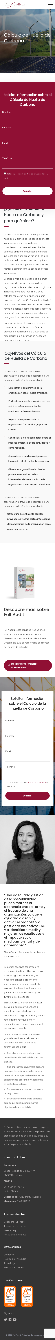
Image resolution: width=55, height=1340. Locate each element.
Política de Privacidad (15, 1259)
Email (5, 143)
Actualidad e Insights (15, 1234)
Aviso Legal (10, 1263)
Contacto (9, 1254)
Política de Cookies (14, 1267)
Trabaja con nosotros (15, 1226)
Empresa (6, 127)
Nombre (6, 112)
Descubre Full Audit (14, 1221)
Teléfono (7, 158)
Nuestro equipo (12, 1230)
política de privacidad (33, 174)
